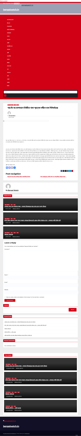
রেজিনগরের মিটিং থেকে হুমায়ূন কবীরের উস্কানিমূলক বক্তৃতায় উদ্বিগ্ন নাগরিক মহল (18, 335)
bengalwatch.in (11, 9)
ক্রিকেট (8, 62)
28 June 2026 (9, 396)
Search (6, 305)
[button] (3, 89)
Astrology (10, 19)
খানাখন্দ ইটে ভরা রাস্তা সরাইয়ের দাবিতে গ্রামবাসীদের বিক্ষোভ (18, 176)
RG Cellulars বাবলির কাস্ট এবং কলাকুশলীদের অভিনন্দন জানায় (52, 176)
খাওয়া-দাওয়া (9, 65)
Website (6, 289)
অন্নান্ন (8, 36)
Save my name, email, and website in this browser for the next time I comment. (25, 297)
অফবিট (8, 42)
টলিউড (8, 85)
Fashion (9, 26)
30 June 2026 (9, 382)
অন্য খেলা (8, 39)
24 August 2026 (10, 368)
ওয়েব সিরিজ (9, 55)
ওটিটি (8, 52)
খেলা (7, 69)
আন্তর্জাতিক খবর (9, 46)
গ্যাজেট (8, 79)
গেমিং (8, 75)
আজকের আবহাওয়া (8, 234)
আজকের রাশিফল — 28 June (10, 332)
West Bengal (11, 29)
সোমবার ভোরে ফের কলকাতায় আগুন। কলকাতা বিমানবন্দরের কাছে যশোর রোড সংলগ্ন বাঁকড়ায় (25, 206)
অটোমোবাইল (9, 32)
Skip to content (3, 1)
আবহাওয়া (8, 49)
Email (6, 282)
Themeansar (26, 433)
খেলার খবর (9, 72)
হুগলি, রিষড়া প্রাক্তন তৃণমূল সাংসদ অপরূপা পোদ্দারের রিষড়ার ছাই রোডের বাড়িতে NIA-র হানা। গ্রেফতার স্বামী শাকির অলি (32, 220)
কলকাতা (8, 59)
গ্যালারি (8, 82)
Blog (8, 22)
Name (6, 275)
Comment (7, 249)
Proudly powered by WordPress (9, 433)
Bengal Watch (12, 115)
